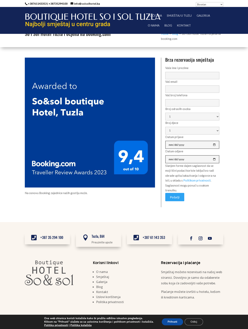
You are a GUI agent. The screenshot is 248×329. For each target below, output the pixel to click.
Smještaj (102, 277)
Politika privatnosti (110, 302)
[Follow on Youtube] (210, 238)
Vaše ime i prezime (177, 68)
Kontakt (184, 25)
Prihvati (172, 322)
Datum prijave (174, 137)
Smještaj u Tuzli (179, 15)
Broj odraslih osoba (177, 109)
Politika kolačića (81, 325)
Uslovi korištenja (108, 297)
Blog (168, 25)
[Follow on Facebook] (191, 238)
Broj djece (171, 122)
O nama (153, 25)
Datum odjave (174, 151)
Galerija (203, 15)
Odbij (193, 322)
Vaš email (171, 81)
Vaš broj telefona (176, 95)
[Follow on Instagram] (200, 238)
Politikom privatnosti (197, 180)
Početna (155, 15)
